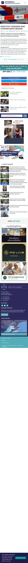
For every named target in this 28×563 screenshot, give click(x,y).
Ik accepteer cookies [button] (20, 557)
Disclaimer (3, 340)
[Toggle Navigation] (25, 3)
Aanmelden (4, 314)
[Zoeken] (25, 115)
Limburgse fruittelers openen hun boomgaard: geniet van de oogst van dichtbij (18, 175)
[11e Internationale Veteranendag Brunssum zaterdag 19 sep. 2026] (4, 188)
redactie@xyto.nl (6, 298)
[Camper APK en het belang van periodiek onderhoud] (4, 195)
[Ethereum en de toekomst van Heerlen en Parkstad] (4, 214)
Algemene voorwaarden (6, 338)
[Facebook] (2, 305)
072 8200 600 (6, 297)
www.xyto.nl (5, 300)
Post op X (14, 81)
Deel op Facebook (15, 78)
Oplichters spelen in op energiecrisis (18, 99)
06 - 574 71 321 (19, 72)
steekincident (8, 56)
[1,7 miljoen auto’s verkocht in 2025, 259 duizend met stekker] (4, 208)
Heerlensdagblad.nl (10, 2)
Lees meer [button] (8, 561)
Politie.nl (25, 31)
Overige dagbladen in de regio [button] (8, 334)
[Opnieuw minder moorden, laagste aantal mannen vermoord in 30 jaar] (4, 201)
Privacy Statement (5, 342)
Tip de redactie (15, 84)
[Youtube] (5, 305)
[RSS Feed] (7, 305)
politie (3, 56)
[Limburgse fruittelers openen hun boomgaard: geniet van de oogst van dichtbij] (4, 175)
